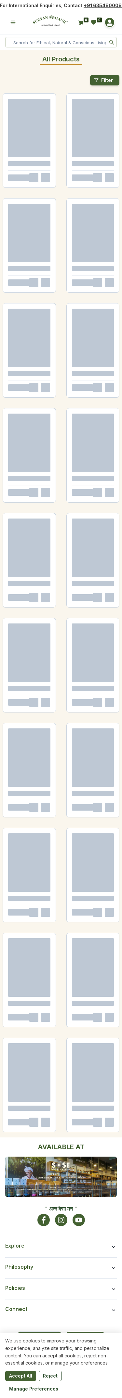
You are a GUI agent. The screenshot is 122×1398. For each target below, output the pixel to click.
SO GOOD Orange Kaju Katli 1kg (90, 808)
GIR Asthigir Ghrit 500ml (26, 392)
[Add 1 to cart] (40, 195)
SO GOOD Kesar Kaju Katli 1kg (30, 806)
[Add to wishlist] (51, 195)
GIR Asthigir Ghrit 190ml (26, 490)
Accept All (20, 1376)
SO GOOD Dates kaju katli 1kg (30, 1024)
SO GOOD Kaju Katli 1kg (86, 904)
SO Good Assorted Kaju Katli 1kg (91, 1244)
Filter (107, 80)
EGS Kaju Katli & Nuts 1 (24, 1143)
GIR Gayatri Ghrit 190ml (25, 687)
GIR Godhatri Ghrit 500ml (88, 392)
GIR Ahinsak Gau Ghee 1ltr (27, 174)
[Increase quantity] (27, 195)
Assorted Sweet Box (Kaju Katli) (27, 1244)
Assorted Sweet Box (83, 1143)
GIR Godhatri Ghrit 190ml (26, 588)
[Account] (109, 22)
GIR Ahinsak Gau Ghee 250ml (30, 273)
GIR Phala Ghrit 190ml (85, 588)
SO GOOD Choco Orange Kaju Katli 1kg (26, 907)
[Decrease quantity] (10, 195)
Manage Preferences (33, 1389)
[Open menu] (13, 22)
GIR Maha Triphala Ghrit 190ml (87, 492)
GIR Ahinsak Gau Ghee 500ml (91, 174)
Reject (50, 1376)
